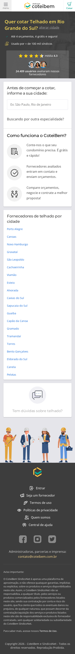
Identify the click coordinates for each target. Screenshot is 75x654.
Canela (11, 367)
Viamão (11, 275)
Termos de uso (41, 503)
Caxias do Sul (15, 298)
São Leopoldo (15, 259)
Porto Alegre (15, 229)
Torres (11, 344)
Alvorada (12, 290)
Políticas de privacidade (40, 510)
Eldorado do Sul (17, 359)
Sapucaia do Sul (17, 305)
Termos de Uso (48, 631)
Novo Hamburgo (17, 244)
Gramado (13, 328)
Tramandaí (14, 336)
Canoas (11, 236)
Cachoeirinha (15, 267)
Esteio (11, 282)
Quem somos (40, 517)
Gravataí (12, 252)
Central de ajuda (40, 525)
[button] (69, 5)
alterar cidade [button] (49, 27)
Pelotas (11, 374)
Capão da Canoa (17, 321)
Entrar (40, 488)
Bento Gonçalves (17, 351)
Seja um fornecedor (40, 495)
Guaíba (11, 313)
